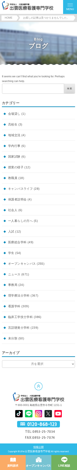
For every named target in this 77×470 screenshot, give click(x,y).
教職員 (12, 178)
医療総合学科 (17, 242)
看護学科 (14, 306)
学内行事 (14, 146)
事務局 (12, 284)
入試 (11, 231)
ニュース (14, 274)
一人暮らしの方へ (20, 220)
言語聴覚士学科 (19, 327)
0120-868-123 (42, 424)
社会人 (12, 210)
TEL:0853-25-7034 (40, 431)
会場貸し (14, 113)
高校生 (12, 124)
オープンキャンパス (22, 263)
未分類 (12, 338)
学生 (11, 253)
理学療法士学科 (19, 295)
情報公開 (38, 447)
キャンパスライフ (20, 188)
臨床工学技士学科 (20, 317)
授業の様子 (16, 167)
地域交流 (14, 135)
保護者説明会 (17, 199)
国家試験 (14, 156)
